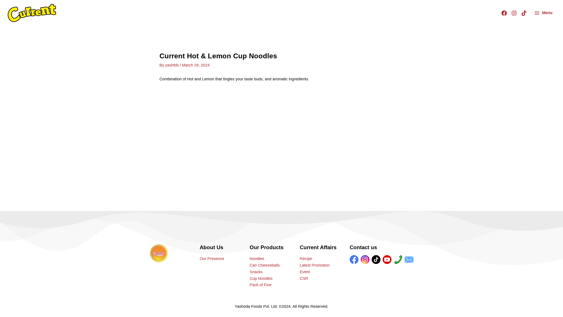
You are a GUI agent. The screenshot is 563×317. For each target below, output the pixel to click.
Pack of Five (260, 285)
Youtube (387, 259)
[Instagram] (514, 13)
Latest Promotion (315, 265)
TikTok (376, 259)
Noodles (257, 258)
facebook (354, 259)
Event (305, 272)
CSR (304, 278)
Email (409, 259)
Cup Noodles (261, 278)
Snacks (256, 272)
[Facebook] (504, 13)
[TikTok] (524, 13)
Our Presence (212, 258)
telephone (398, 259)
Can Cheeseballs (265, 265)
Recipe (306, 258)
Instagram (365, 259)
